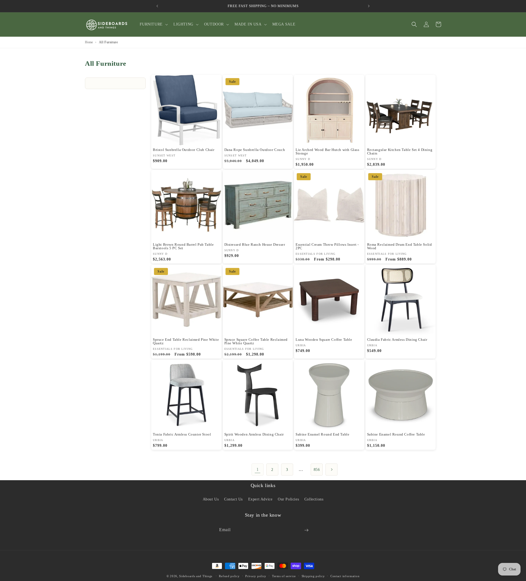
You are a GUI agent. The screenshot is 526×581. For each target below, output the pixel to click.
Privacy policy (255, 575)
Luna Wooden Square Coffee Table (324, 339)
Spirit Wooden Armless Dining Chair (254, 434)
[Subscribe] (306, 530)
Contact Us (233, 499)
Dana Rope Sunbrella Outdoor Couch (254, 149)
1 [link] (257, 469)
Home (89, 42)
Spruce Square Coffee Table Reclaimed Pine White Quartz (256, 341)
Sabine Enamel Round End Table (322, 434)
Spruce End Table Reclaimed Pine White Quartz (186, 341)
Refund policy (229, 575)
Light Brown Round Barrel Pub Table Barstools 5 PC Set (183, 246)
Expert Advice (260, 499)
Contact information (344, 575)
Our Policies (288, 499)
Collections (314, 499)
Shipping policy (313, 575)
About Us (211, 499)
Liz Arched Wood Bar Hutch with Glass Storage (327, 151)
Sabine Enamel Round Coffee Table (396, 434)
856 (317, 470)
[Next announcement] (369, 6)
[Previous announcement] (157, 6)
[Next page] (331, 469)
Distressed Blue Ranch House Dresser (254, 244)
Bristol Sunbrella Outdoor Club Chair (184, 149)
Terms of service (284, 575)
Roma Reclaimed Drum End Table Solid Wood (399, 246)
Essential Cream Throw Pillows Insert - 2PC (327, 246)
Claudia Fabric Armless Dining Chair (397, 339)
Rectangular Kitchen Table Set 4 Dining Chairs (400, 151)
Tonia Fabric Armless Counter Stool (182, 434)
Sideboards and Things (195, 576)
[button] (153, 24)
